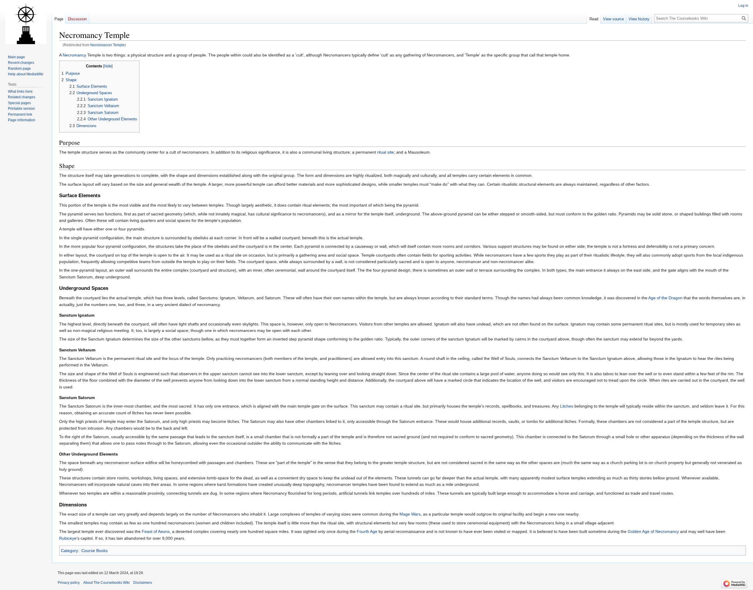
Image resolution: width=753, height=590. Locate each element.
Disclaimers (142, 583)
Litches (566, 406)
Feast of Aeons (156, 531)
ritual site (385, 152)
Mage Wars (410, 514)
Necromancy (74, 55)
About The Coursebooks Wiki (106, 583)
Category (69, 550)
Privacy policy (69, 583)
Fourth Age (367, 531)
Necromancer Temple (107, 45)
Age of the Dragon (665, 297)
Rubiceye (67, 538)
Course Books (94, 550)
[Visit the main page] (25, 23)
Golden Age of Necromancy (653, 531)
